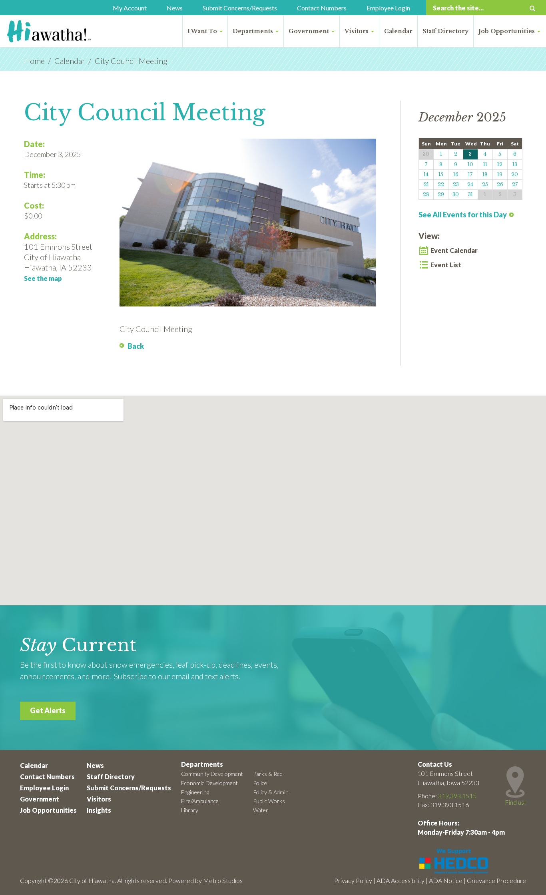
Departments (254, 31)
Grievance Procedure (496, 880)
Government (310, 31)
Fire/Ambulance (200, 801)
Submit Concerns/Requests (240, 8)
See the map (43, 278)
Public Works (269, 801)
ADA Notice (445, 880)
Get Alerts (48, 710)
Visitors (357, 31)
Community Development (212, 773)
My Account (130, 8)
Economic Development (209, 783)
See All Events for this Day (462, 214)
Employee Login (388, 8)
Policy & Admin (271, 792)
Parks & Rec (267, 773)
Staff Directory (445, 31)
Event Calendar (454, 250)
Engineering (195, 792)
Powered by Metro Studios (205, 880)
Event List (445, 264)
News (175, 8)
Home (34, 61)
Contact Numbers (322, 8)
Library (189, 810)
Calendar (398, 31)
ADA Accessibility (400, 880)
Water (260, 810)
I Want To (203, 31)
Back (136, 346)
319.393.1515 (457, 796)
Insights (99, 810)
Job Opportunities (507, 31)
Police (260, 783)
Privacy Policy (353, 880)
